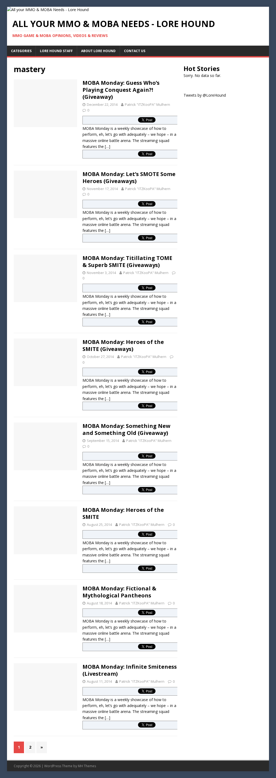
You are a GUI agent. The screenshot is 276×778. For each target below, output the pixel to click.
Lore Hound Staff (56, 51)
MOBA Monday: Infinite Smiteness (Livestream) (129, 670)
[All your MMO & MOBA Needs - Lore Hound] (48, 9)
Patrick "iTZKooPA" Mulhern (147, 104)
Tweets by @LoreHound (205, 95)
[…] (107, 146)
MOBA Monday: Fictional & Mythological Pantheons (119, 592)
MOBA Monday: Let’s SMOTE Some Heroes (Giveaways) (128, 177)
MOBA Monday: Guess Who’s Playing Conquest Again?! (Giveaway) (121, 89)
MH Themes (87, 766)
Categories (21, 51)
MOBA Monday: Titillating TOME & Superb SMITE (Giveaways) (127, 261)
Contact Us (134, 51)
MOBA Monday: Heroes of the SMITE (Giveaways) (123, 345)
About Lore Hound (98, 51)
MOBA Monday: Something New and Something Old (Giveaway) (126, 429)
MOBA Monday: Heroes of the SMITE (123, 513)
